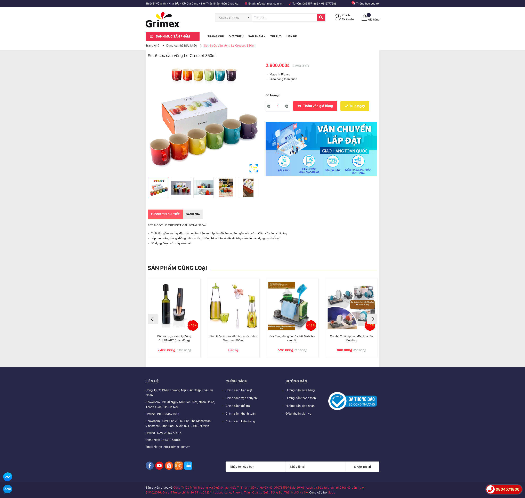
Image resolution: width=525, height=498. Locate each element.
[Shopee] (169, 466)
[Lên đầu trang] (518, 478)
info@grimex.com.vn (270, 3)
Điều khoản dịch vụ (298, 413)
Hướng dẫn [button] (296, 381)
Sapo (331, 492)
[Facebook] (150, 466)
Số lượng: (273, 95)
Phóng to (254, 168)
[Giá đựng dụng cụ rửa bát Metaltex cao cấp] (292, 305)
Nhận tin (361, 467)
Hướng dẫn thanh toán (301, 398)
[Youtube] (159, 466)
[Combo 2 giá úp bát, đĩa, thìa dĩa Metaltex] (351, 305)
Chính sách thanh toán (241, 413)
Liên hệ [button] (152, 381)
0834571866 (310, 3)
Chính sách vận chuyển (241, 398)
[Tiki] (188, 466)
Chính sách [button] (236, 381)
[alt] (321, 149)
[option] (203, 118)
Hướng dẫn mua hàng (300, 390)
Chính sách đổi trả (238, 405)
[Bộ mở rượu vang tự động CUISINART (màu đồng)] (174, 305)
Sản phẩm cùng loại (177, 268)
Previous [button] (153, 319)
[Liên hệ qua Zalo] (7, 489)
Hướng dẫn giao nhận (300, 405)
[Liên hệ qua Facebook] (7, 477)
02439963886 (171, 439)
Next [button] (372, 319)
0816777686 (329, 3)
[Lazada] (179, 466)
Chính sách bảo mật (239, 390)
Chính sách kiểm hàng (240, 421)
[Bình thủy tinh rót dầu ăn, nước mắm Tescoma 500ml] (233, 305)
